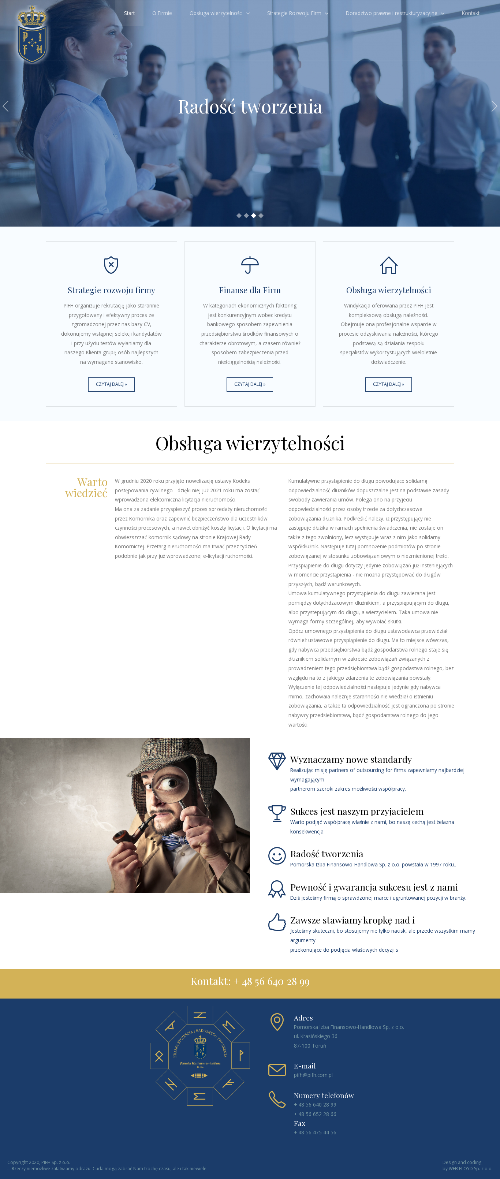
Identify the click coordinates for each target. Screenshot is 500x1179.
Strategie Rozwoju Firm (294, 13)
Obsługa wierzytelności (216, 13)
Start (129, 13)
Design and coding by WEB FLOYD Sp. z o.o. (468, 1166)
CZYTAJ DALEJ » (111, 384)
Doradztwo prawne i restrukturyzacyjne (391, 13)
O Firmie (162, 13)
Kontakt (471, 13)
